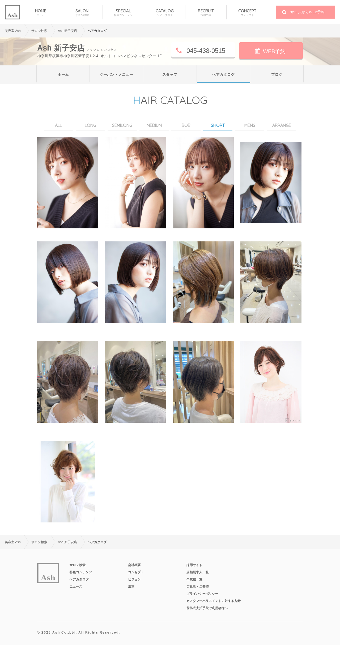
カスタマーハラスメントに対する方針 (213, 601)
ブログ (276, 74)
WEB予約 (274, 51)
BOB (186, 125)
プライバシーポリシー (202, 594)
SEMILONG (122, 125)
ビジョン (134, 579)
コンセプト (136, 572)
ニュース (76, 586)
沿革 (131, 586)
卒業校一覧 (194, 579)
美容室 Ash (13, 31)
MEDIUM (154, 125)
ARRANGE (281, 125)
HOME (40, 12)
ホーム (63, 74)
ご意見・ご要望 (197, 586)
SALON (82, 12)
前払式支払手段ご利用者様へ (207, 608)
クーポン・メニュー (116, 74)
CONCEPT (247, 12)
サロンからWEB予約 (307, 12)
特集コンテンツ (81, 572)
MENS (249, 125)
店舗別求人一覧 (197, 572)
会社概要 (134, 565)
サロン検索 (78, 565)
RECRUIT (206, 12)
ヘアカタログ (223, 74)
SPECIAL (123, 12)
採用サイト (194, 565)
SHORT (218, 125)
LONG (90, 125)
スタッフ (169, 74)
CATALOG (165, 12)
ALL (58, 125)
